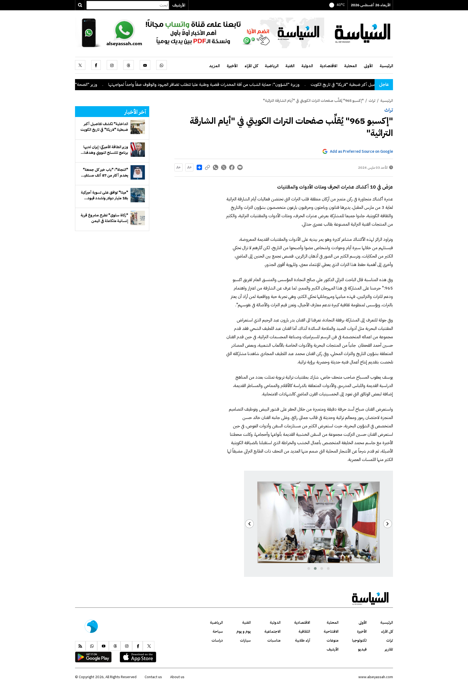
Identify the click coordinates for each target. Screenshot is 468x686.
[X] (80, 65)
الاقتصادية (328, 66)
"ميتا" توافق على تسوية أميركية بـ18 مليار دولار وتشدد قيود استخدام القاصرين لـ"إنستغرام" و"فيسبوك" (104, 195)
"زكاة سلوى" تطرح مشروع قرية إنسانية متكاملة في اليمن (104, 218)
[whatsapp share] (215, 167)
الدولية (307, 66)
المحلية (350, 66)
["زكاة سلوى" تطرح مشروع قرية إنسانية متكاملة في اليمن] (138, 218)
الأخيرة (232, 66)
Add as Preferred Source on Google (361, 151)
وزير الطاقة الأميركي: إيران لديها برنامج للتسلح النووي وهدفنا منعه (105, 149)
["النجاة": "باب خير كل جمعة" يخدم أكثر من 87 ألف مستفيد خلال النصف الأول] (138, 172)
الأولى (368, 66)
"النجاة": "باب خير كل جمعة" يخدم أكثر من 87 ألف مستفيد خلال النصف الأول (105, 172)
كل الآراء (251, 66)
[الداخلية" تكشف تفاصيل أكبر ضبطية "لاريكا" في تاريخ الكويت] (138, 127)
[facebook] (96, 65)
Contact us (153, 677)
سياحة (218, 631)
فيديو (362, 649)
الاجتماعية (272, 631)
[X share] (223, 167)
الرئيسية (386, 66)
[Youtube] (145, 65)
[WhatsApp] (161, 65)
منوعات (333, 640)
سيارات (245, 640)
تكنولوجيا (359, 640)
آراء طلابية (302, 640)
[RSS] (80, 646)
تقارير (389, 649)
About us (177, 677)
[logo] (362, 32)
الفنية (289, 66)
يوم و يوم (243, 631)
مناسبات (274, 640)
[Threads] (128, 65)
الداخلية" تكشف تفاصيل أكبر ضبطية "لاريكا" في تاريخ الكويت (104, 126)
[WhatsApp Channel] (199, 32)
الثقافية (304, 631)
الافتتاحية (331, 631)
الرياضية (271, 66)
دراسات (217, 640)
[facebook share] (232, 167)
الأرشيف (178, 5)
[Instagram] (112, 65)
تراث (388, 109)
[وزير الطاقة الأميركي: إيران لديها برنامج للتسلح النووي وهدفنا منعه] (138, 149)
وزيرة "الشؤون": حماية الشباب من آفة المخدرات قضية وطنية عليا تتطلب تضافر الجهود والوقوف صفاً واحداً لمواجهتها (230, 84)
